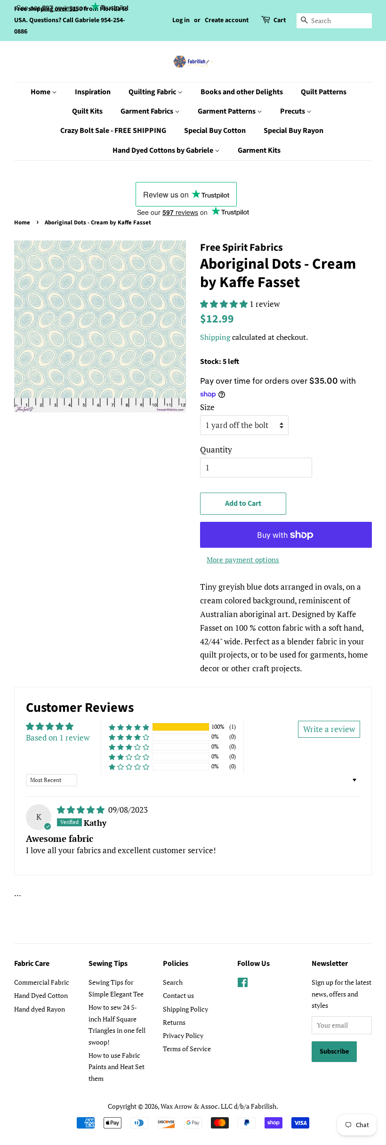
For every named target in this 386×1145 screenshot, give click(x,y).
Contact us (178, 995)
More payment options (243, 559)
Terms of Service (187, 1048)
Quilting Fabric (153, 92)
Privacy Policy (183, 1035)
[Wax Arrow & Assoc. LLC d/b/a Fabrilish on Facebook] (242, 984)
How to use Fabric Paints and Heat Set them (116, 1067)
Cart (279, 20)
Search (173, 982)
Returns (174, 1022)
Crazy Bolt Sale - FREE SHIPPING (113, 130)
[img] (81, 809)
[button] (224, 303)
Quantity (216, 449)
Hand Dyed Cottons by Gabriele (164, 150)
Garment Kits (259, 150)
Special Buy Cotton (215, 130)
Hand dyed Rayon (39, 1009)
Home (41, 92)
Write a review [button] (329, 729)
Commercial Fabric (41, 982)
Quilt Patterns (323, 92)
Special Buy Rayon (293, 130)
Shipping (215, 337)
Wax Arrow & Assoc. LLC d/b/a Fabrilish (218, 1106)
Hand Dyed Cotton (41, 995)
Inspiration (93, 92)
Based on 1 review (57, 737)
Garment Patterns (227, 111)
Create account (227, 20)
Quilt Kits (87, 111)
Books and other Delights (242, 92)
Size (207, 407)
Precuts (293, 111)
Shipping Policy (185, 1009)
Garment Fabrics (148, 111)
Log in (181, 20)
